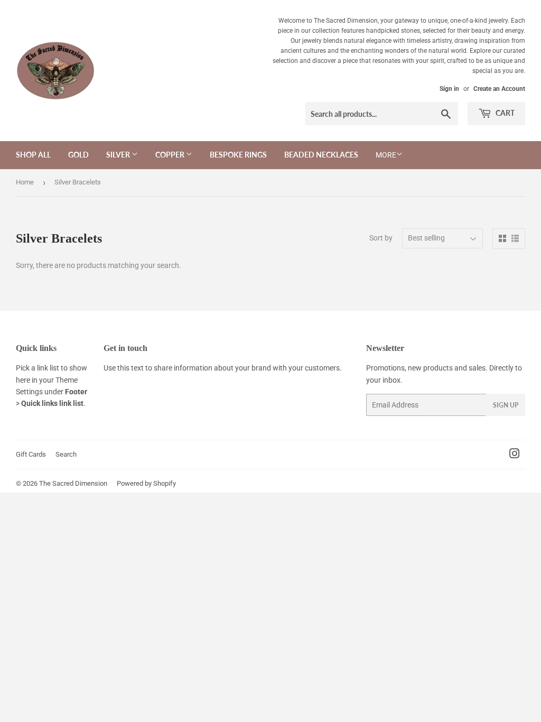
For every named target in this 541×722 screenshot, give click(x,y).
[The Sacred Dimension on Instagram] (514, 455)
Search (66, 454)
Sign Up (505, 405)
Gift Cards (31, 454)
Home (25, 182)
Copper (170, 154)
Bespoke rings (238, 154)
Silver (119, 154)
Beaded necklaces (321, 154)
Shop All (33, 154)
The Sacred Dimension (73, 483)
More (386, 155)
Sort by (381, 238)
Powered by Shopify (146, 483)
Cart (504, 112)
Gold (78, 154)
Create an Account (499, 88)
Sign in (449, 88)
